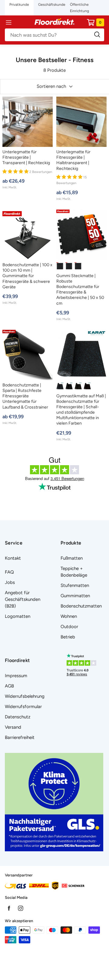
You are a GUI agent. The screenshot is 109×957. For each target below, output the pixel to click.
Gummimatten (75, 595)
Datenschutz (17, 717)
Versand (13, 727)
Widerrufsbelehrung (25, 696)
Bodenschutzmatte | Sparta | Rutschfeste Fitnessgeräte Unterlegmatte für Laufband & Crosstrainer (25, 396)
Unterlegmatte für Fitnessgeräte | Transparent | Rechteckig (26, 157)
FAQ (9, 572)
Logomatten (17, 616)
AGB (9, 686)
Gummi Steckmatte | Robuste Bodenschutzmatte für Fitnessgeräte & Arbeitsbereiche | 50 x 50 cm (80, 289)
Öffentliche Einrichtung (79, 7)
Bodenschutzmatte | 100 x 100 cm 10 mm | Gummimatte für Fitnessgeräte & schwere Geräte (27, 276)
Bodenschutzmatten (81, 606)
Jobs (10, 582)
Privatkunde (19, 4)
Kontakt (13, 558)
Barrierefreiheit (20, 737)
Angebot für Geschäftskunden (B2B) (22, 599)
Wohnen (69, 616)
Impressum (16, 675)
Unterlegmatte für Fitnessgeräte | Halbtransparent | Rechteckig (73, 160)
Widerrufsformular (23, 706)
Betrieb (68, 637)
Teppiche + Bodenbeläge (74, 572)
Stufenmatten (75, 585)
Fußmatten (72, 558)
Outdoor (69, 626)
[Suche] (54, 34)
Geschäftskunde (51, 4)
